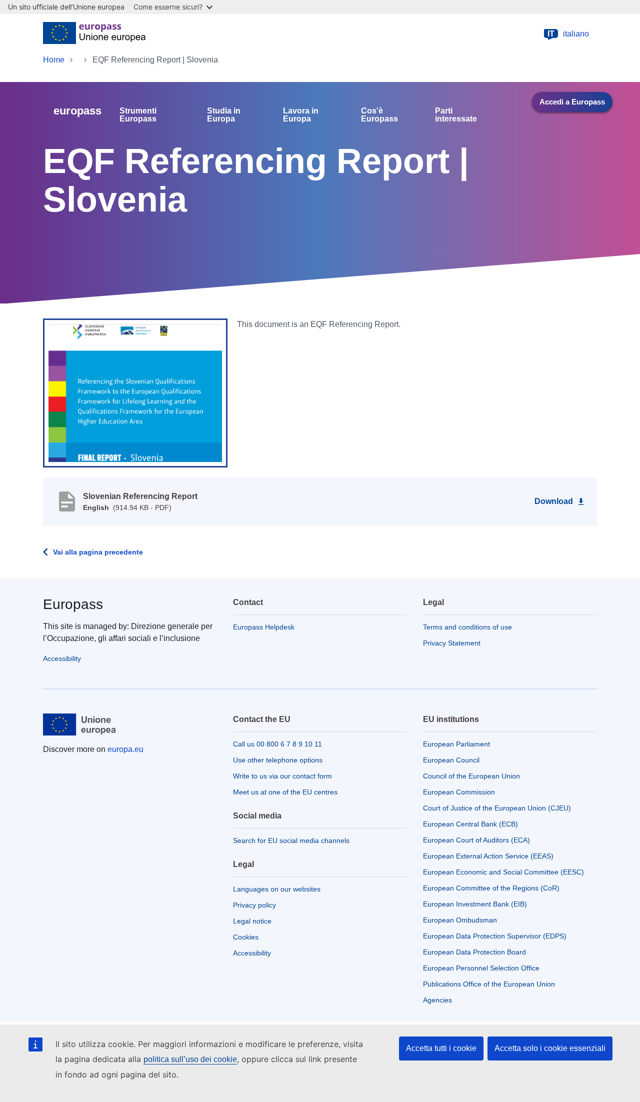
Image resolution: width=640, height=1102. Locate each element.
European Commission (459, 792)
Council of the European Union (471, 776)
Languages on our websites (276, 889)
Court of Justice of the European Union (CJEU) (497, 808)
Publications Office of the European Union (489, 984)
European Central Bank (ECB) (470, 824)
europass (78, 110)
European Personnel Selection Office (481, 968)
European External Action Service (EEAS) (488, 856)
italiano (568, 34)
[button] (135, 392)
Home (53, 60)
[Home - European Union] (94, 34)
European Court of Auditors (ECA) (476, 840)
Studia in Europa (223, 115)
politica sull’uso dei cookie (190, 1059)
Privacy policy (254, 905)
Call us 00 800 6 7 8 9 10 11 (277, 744)
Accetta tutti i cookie (441, 1048)
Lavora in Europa (300, 115)
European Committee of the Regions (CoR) (491, 888)
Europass (73, 604)
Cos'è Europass (379, 115)
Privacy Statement (451, 643)
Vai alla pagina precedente (98, 552)
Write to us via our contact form (282, 776)
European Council (451, 760)
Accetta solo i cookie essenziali (550, 1048)
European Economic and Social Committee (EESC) (503, 872)
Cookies (245, 937)
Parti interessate (456, 115)
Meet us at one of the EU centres (285, 792)
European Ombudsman (460, 920)
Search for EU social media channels (291, 840)
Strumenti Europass (138, 115)
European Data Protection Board (474, 952)
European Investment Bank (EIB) (475, 904)
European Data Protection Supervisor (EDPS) (494, 936)
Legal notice (252, 921)
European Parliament (456, 744)
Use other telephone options (277, 760)
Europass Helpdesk (263, 627)
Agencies (437, 1000)
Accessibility (62, 658)
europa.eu (126, 749)
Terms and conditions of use (467, 627)
